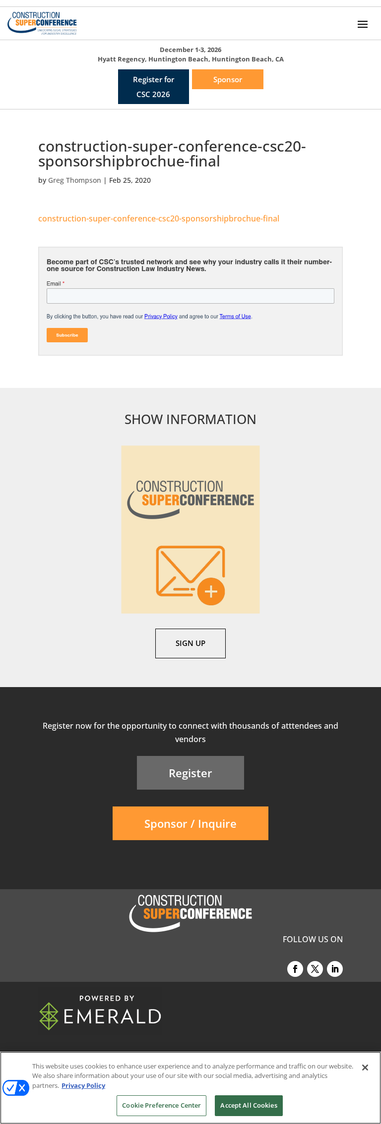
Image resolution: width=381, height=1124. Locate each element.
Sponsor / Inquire (190, 823)
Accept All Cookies (248, 1105)
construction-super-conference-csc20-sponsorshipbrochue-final (158, 218)
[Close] (365, 1067)
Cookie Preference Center (161, 1105)
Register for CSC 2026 (153, 86)
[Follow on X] (315, 969)
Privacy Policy (83, 1085)
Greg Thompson (74, 180)
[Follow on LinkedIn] (335, 969)
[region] (190, 1088)
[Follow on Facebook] (295, 969)
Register (190, 772)
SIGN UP (190, 643)
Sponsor (227, 79)
